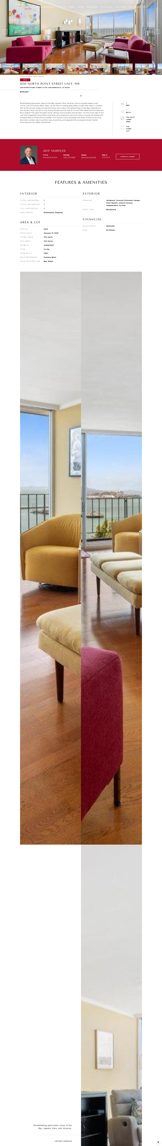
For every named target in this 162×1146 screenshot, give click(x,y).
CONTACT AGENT (127, 156)
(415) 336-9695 (69, 157)
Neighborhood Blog (46, 7)
